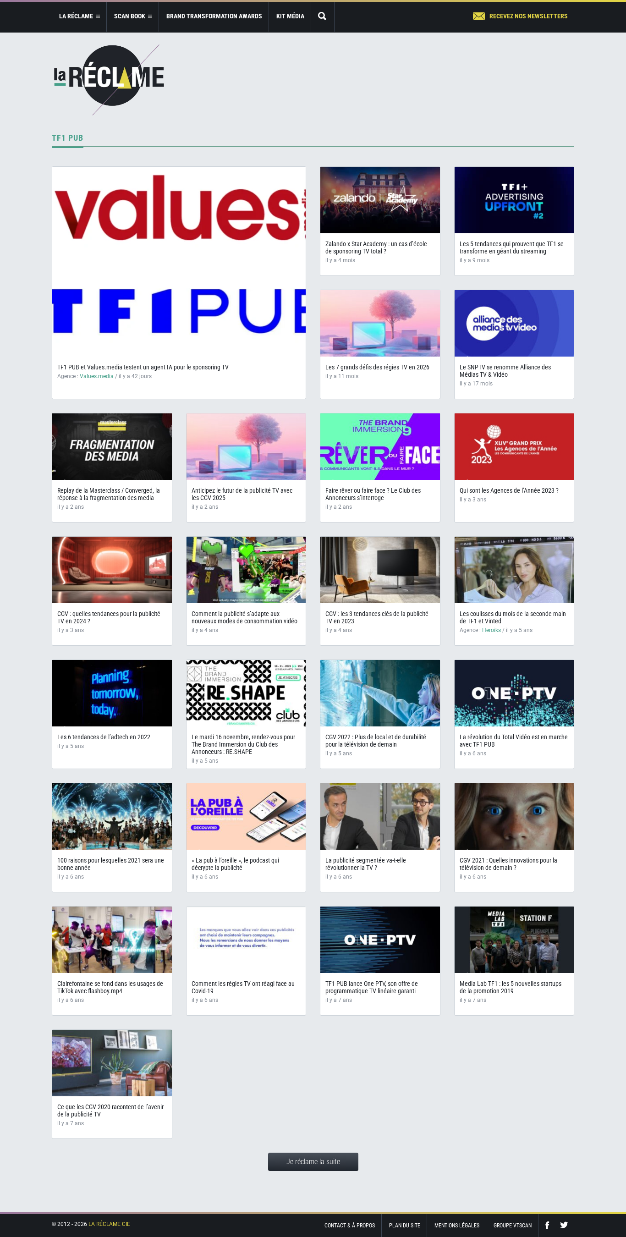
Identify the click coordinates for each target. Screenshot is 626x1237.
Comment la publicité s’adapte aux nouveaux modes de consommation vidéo (244, 617)
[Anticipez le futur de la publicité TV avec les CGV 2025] (246, 446)
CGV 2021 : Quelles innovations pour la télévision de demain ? (508, 864)
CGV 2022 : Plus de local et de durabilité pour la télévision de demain (375, 740)
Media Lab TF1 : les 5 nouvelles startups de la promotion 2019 (510, 987)
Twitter (564, 1225)
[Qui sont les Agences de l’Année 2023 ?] (514, 446)
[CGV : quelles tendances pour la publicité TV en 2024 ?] (112, 570)
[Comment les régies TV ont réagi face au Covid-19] (246, 940)
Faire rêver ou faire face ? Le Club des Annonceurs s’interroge (373, 494)
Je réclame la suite (313, 1161)
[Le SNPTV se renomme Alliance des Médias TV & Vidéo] (514, 323)
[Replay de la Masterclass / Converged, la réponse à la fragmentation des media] (112, 446)
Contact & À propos (349, 1225)
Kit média (290, 16)
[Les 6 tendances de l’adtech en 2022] (112, 693)
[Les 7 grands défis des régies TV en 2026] (380, 323)
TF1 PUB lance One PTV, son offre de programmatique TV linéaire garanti (371, 987)
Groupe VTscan (513, 1225)
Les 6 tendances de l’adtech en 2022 (103, 737)
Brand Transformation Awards (214, 16)
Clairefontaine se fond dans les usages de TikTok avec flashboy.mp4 (110, 987)
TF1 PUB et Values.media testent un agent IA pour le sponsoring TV (143, 367)
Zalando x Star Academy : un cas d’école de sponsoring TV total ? (376, 247)
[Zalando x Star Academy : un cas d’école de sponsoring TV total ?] (380, 200)
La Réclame (109, 79)
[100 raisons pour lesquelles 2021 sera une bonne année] (112, 816)
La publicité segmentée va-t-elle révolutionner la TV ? (365, 864)
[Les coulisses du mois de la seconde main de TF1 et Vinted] (514, 570)
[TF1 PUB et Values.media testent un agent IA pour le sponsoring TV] (179, 262)
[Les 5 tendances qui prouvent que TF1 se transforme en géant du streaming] (514, 200)
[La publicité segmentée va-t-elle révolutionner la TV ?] (380, 816)
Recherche (322, 17)
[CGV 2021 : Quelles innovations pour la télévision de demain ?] (514, 816)
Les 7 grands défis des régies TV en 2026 (377, 367)
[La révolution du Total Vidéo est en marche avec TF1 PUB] (514, 693)
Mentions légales (456, 1225)
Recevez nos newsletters (528, 16)
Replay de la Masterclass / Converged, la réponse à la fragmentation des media (108, 494)
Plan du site (404, 1225)
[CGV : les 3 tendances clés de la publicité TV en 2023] (380, 570)
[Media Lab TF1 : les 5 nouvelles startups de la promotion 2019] (514, 940)
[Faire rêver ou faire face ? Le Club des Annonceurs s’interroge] (380, 446)
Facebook (549, 1225)
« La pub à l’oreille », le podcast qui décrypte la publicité (235, 864)
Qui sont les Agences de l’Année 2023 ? (509, 490)
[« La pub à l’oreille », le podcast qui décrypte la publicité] (246, 816)
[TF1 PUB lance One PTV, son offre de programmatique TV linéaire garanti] (380, 940)
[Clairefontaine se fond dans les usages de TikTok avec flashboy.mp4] (112, 940)
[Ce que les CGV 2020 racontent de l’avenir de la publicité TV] (112, 1063)
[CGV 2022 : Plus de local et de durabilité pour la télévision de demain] (380, 693)
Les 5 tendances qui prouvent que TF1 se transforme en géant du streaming (512, 247)
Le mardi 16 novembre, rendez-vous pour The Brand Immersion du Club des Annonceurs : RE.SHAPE (243, 744)
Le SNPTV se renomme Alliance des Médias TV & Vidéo (505, 370)
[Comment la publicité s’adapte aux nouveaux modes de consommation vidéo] (246, 570)
